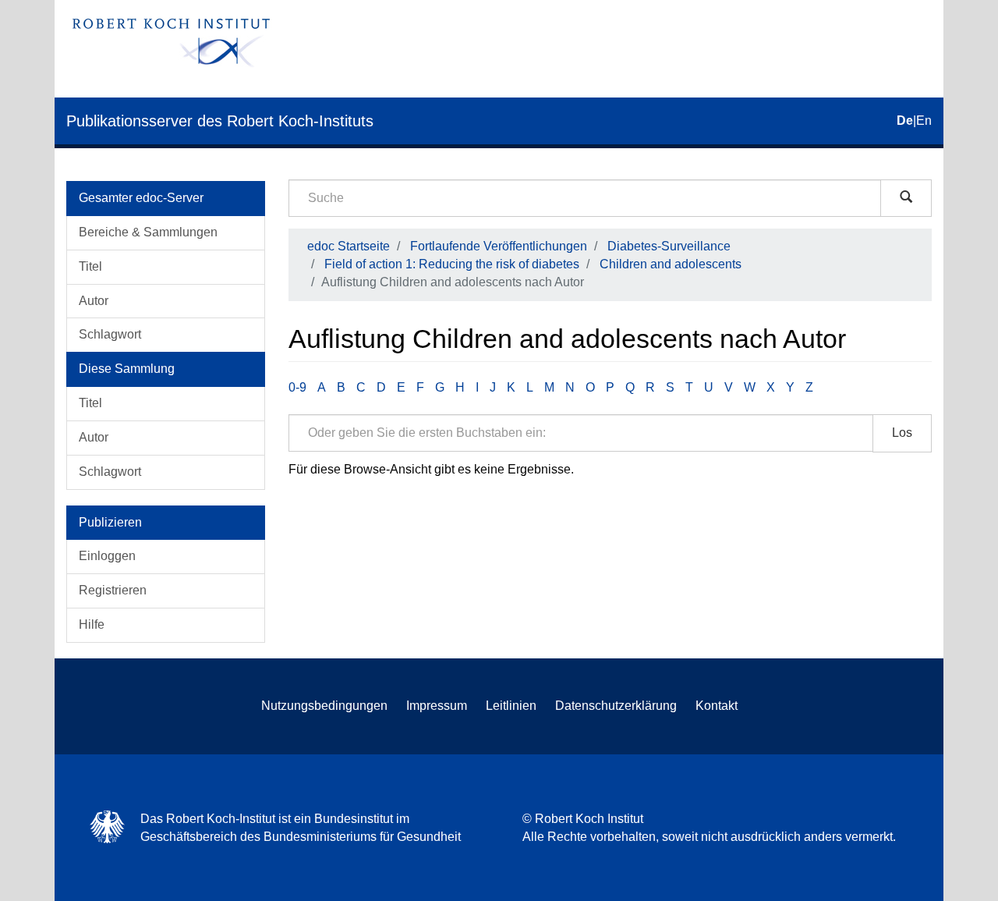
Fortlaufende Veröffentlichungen (498, 246)
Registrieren (113, 590)
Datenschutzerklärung (616, 705)
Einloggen (107, 555)
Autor (93, 300)
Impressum (436, 705)
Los (902, 432)
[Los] (906, 198)
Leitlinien (511, 705)
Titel (90, 266)
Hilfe (91, 624)
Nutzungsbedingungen (324, 705)
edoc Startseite (348, 246)
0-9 (297, 387)
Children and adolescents (670, 264)
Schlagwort (110, 334)
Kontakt (716, 705)
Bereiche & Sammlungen (148, 232)
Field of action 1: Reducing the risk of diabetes (451, 264)
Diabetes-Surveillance (669, 246)
